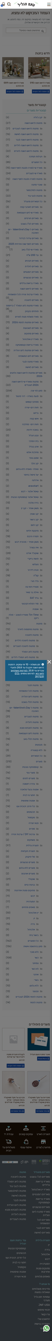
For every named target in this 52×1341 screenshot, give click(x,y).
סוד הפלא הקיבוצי (30, 603)
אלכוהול (31, 929)
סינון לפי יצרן (36, 390)
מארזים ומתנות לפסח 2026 (25, 322)
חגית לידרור (33, 570)
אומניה (35, 609)
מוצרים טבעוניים (27, 862)
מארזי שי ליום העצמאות (28, 212)
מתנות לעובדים (31, 716)
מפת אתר (45, 1328)
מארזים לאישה (32, 367)
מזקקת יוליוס (32, 530)
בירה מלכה (33, 502)
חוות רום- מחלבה (30, 424)
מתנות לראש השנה (33, 123)
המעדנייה (30, 901)
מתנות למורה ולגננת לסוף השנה (27, 179)
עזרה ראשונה (29, 783)
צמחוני (35, 963)
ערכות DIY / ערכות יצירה (23, 834)
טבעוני (36, 991)
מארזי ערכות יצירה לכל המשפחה (23, 294)
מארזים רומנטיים (31, 272)
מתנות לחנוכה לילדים (25, 640)
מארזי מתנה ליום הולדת (41, 1213)
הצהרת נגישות (42, 1323)
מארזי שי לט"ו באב (30, 249)
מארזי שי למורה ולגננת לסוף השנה (26, 167)
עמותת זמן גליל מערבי (42, 1298)
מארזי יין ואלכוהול (31, 339)
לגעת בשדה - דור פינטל (27, 396)
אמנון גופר (34, 458)
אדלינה (35, 480)
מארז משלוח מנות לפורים (27, 316)
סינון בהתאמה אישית (32, 946)
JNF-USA (44, 1304)
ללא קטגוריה (36, 750)
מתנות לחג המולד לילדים (23, 657)
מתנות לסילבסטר (34, 190)
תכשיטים (31, 812)
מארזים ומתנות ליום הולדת (26, 350)
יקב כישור (34, 519)
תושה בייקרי (33, 558)
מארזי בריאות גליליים (29, 283)
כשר (37, 957)
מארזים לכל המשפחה (43, 1221)
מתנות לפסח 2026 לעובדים (29, 996)
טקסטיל (31, 817)
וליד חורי (35, 581)
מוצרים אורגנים (28, 873)
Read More (42, 1059)
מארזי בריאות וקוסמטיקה (27, 344)
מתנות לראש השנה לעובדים (26, 128)
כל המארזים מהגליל (33, 201)
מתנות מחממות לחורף (28, 629)
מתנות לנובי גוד (35, 195)
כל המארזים (36, 755)
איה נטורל (34, 547)
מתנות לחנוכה (32, 635)
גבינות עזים (29, 884)
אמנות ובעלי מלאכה (29, 789)
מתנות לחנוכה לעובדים (24, 646)
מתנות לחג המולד (30, 651)
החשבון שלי (44, 1319)
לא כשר (35, 968)
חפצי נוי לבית (29, 795)
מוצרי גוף (31, 772)
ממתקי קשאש (32, 401)
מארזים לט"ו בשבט (30, 223)
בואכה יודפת (33, 429)
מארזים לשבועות (31, 328)
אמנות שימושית (28, 800)
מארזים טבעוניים (31, 277)
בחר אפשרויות (41, 1111)
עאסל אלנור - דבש (30, 491)
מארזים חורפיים (31, 218)
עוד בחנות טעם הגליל (18, 1242)
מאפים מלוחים (28, 907)
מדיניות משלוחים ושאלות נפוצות (41, 1290)
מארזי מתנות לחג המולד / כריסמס (22, 305)
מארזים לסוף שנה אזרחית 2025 (24, 244)
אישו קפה (34, 418)
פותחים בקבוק (32, 311)
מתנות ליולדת (32, 722)
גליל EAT (34, 598)
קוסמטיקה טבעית (30, 767)
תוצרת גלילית (32, 845)
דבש (33, 895)
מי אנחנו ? (44, 1284)
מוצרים (39, 761)
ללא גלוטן (34, 985)
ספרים (32, 828)
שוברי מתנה (36, 184)
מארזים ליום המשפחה (28, 356)
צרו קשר (45, 1314)
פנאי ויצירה (34, 823)
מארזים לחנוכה (31, 300)
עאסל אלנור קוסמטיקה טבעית (25, 497)
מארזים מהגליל (42, 1172)
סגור (49, 662)
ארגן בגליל (34, 446)
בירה (33, 924)
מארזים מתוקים (31, 333)
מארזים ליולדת (32, 266)
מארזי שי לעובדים (34, 173)
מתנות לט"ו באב (31, 739)
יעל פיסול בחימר (31, 474)
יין (34, 918)
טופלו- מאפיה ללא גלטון (27, 469)
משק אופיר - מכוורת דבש (27, 541)
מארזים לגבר (43, 1228)
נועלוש (35, 564)
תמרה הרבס (33, 536)
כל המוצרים (36, 162)
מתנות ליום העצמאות (29, 733)
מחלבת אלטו (33, 452)
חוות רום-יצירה (32, 407)
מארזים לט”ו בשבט (40, 1176)
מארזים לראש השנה (29, 288)
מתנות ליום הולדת (30, 696)
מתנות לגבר (33, 685)
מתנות (39, 623)
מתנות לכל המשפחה (29, 690)
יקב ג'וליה (38, 117)
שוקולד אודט (32, 553)
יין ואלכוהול (33, 912)
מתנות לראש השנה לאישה (26, 134)
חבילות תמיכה (35, 156)
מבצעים (38, 744)
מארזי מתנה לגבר (30, 361)
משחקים (31, 840)
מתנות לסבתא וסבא (29, 727)
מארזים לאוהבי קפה (29, 207)
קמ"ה (36, 575)
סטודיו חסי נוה (32, 586)
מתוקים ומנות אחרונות (24, 890)
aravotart (33, 485)
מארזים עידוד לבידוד (29, 238)
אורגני (36, 974)
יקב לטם (35, 525)
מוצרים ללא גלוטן (27, 868)
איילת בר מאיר (32, 592)
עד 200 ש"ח (32, 255)
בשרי (36, 980)
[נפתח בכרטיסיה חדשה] (46, 1328)
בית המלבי (34, 441)
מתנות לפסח (36, 1002)
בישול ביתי (34, 935)
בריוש (36, 413)
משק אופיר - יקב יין (30, 508)
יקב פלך (35, 463)
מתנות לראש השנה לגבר (27, 139)
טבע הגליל (34, 435)
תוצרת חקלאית (28, 851)
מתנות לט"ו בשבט (30, 702)
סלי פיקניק (30, 856)
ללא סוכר (34, 952)
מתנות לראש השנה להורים (26, 151)
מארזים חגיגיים (32, 260)
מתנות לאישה (19, 1195)
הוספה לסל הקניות (40, 91)
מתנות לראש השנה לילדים (26, 145)
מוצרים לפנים (29, 778)
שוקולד (31, 879)
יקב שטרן (34, 513)
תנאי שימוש (44, 1309)
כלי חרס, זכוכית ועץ (25, 806)
